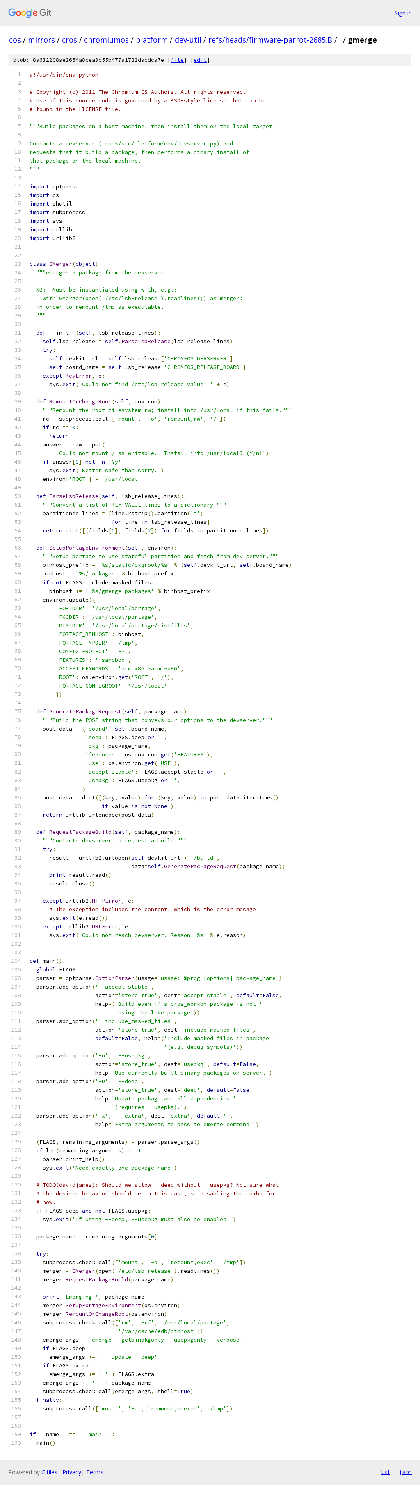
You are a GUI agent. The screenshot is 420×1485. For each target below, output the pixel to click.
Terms (94, 1472)
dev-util (188, 40)
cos (15, 40)
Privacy (71, 1472)
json (405, 1472)
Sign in (403, 13)
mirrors (41, 40)
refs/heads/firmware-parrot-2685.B (270, 40)
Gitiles (49, 1472)
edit (200, 60)
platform (152, 40)
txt (385, 1472)
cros (69, 40)
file (177, 60)
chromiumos (106, 40)
